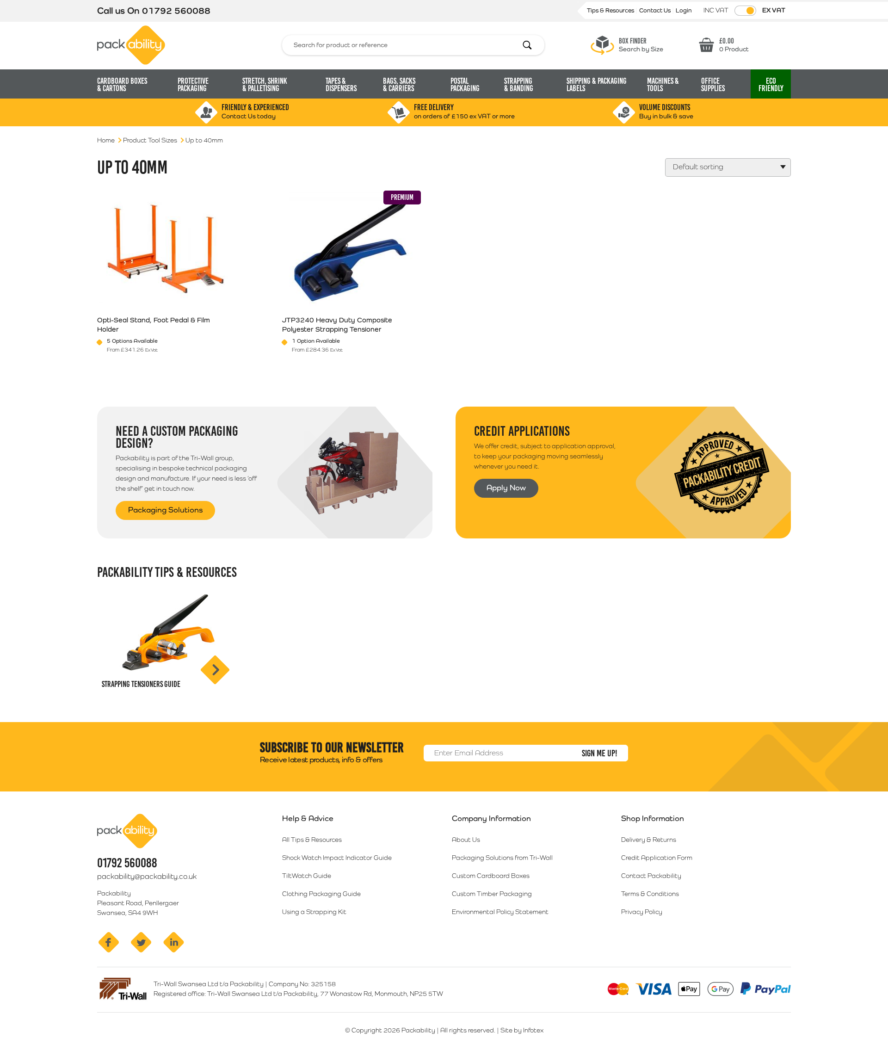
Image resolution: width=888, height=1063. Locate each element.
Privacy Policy (641, 911)
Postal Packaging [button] (465, 84)
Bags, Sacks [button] (399, 84)
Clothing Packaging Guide (321, 893)
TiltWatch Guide (306, 875)
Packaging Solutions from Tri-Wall (502, 857)
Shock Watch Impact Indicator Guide (337, 857)
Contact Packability (651, 875)
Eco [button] (770, 84)
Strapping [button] (518, 84)
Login (684, 10)
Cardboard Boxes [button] (122, 84)
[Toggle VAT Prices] (745, 11)
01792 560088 (176, 10)
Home (106, 140)
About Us (466, 839)
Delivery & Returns (648, 839)
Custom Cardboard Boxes (491, 875)
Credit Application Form (656, 857)
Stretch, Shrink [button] (264, 84)
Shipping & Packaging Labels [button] (597, 84)
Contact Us (655, 10)
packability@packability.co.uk (147, 876)
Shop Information (652, 818)
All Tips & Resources (312, 839)
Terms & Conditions (650, 893)
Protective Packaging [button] (193, 84)
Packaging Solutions (165, 509)
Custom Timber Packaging (492, 893)
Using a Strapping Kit (314, 911)
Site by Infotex (521, 1030)
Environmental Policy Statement (500, 911)
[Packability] (131, 44)
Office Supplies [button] (713, 84)
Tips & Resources (611, 10)
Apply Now (506, 487)
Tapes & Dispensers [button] (341, 84)
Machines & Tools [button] (663, 84)
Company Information (491, 818)
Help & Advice (307, 818)
